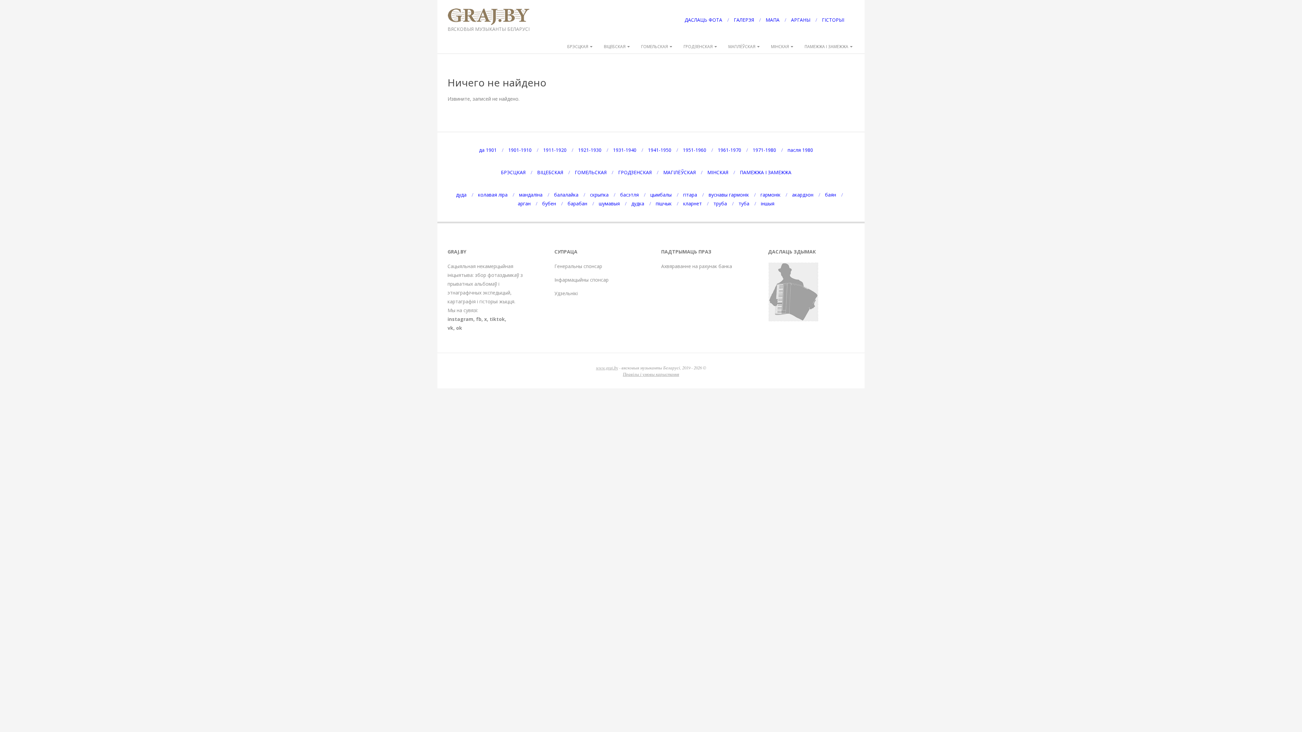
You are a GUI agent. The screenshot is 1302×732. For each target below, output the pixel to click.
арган (524, 203)
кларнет (692, 203)
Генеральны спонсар (578, 266)
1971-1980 (764, 150)
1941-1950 (659, 150)
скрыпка (599, 194)
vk (450, 328)
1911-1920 (555, 150)
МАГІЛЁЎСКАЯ (741, 46)
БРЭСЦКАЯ (577, 46)
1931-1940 (624, 150)
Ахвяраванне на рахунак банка (696, 266)
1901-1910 (520, 150)
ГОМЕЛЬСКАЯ (654, 46)
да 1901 (488, 150)
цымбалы (661, 194)
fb (478, 319)
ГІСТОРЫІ (833, 20)
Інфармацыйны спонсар (581, 280)
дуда (461, 194)
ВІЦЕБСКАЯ (615, 46)
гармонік (771, 194)
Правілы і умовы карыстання (651, 374)
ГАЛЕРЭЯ (744, 20)
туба (743, 203)
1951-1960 (694, 150)
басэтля (629, 194)
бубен (549, 203)
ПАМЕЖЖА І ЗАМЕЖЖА (826, 46)
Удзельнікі (566, 293)
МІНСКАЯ (780, 46)
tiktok (497, 319)
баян (830, 194)
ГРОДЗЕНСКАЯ (698, 46)
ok (459, 328)
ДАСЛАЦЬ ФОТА (703, 20)
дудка (637, 203)
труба (720, 203)
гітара (690, 194)
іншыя (767, 203)
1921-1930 (589, 150)
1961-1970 (729, 150)
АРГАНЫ (800, 20)
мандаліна (530, 194)
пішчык (664, 203)
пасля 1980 (800, 150)
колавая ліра (493, 194)
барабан (577, 203)
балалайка (566, 194)
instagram (460, 319)
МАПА (773, 20)
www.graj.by (607, 367)
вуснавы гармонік (729, 194)
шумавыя (609, 203)
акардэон (802, 194)
